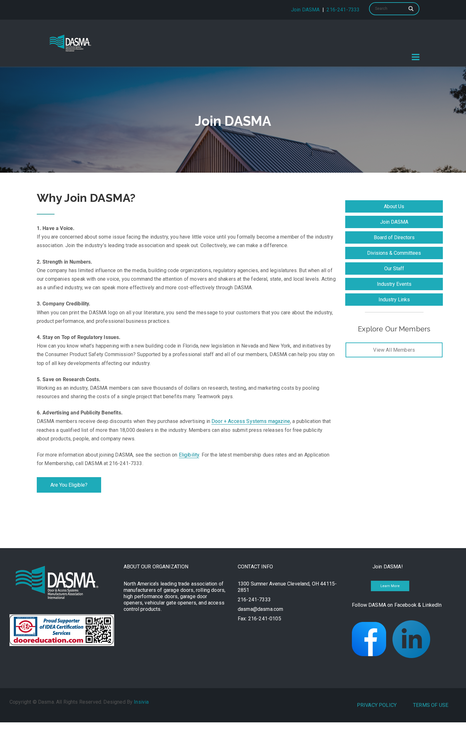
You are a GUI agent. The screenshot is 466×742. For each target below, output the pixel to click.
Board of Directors (394, 237)
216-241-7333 (343, 10)
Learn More (390, 586)
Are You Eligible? (68, 485)
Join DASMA (305, 10)
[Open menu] (415, 57)
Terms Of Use (430, 705)
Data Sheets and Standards (274, 31)
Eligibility (189, 455)
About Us (394, 206)
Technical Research (200, 31)
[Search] (412, 8)
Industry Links (394, 300)
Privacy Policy (377, 705)
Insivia (141, 702)
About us (149, 31)
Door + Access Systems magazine (250, 421)
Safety (402, 31)
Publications (395, 45)
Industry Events (394, 284)
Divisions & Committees (394, 253)
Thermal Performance (351, 31)
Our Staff (394, 268)
